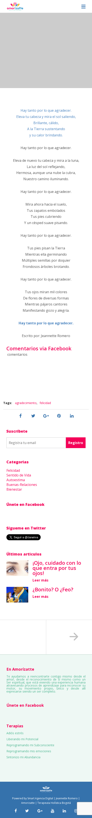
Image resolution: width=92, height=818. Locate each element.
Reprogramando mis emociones (28, 751)
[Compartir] (20, 415)
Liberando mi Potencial (22, 739)
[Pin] (58, 415)
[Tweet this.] (33, 415)
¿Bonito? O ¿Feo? (53, 589)
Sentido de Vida (18, 475)
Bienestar (14, 489)
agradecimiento (26, 403)
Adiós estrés (15, 733)
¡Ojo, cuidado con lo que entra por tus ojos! (57, 568)
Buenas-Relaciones (21, 484)
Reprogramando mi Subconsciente (30, 745)
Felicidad (13, 470)
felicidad (45, 403)
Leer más (40, 580)
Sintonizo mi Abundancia (23, 757)
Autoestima (15, 480)
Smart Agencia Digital (40, 798)
